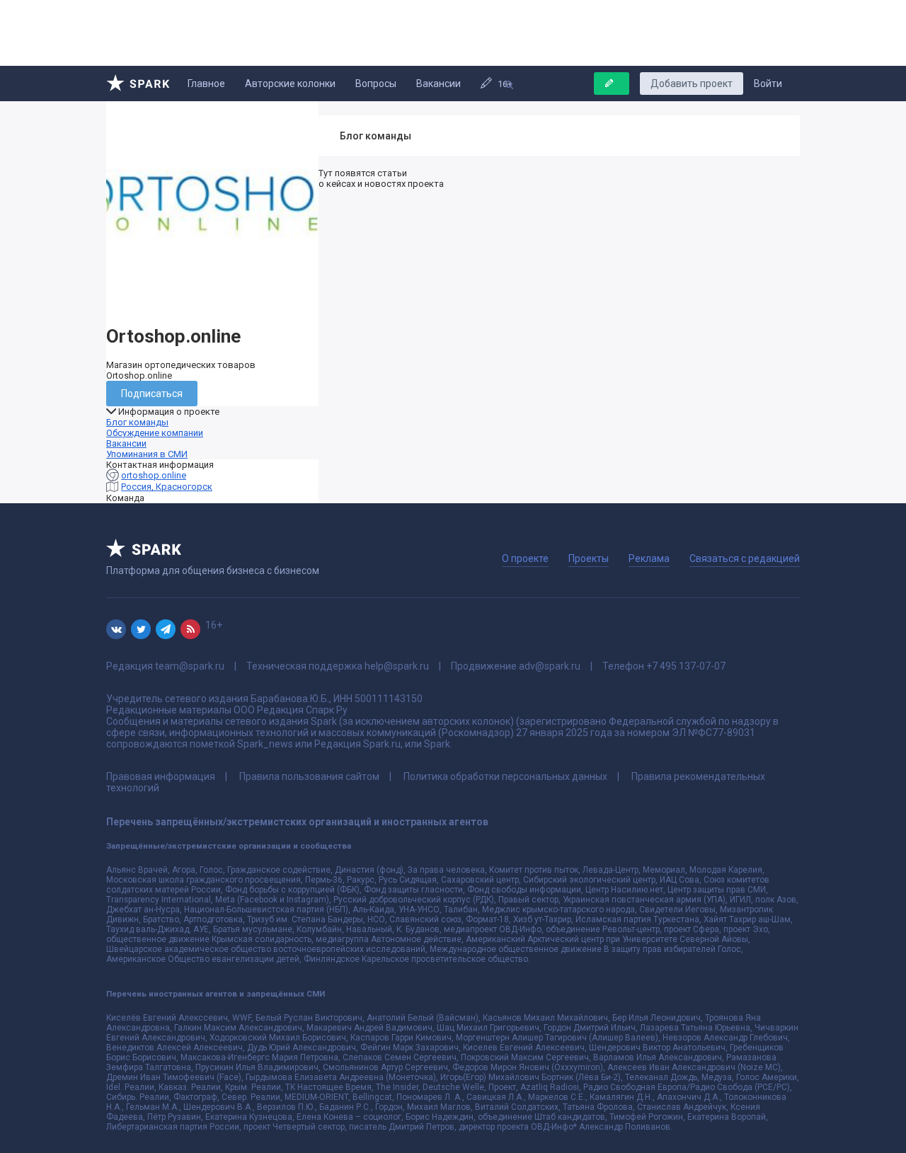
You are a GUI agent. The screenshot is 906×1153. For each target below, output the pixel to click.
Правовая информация (160, 776)
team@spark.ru (189, 666)
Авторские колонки (290, 83)
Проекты (588, 558)
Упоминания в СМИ (147, 454)
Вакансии (438, 83)
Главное (206, 83)
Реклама (649, 558)
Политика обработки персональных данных (505, 776)
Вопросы (375, 83)
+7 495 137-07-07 (686, 666)
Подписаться (152, 393)
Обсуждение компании (154, 433)
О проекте (525, 558)
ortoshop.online (153, 475)
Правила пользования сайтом (309, 776)
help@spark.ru (397, 666)
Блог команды (137, 422)
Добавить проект (691, 83)
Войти (768, 83)
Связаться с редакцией (744, 558)
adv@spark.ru (549, 666)
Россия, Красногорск (166, 486)
